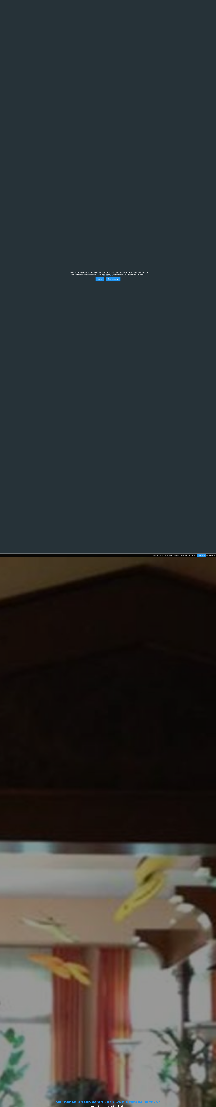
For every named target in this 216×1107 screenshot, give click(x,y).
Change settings (113, 279)
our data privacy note (108, 275)
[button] (211, 555)
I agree (100, 279)
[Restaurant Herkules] (10, 555)
